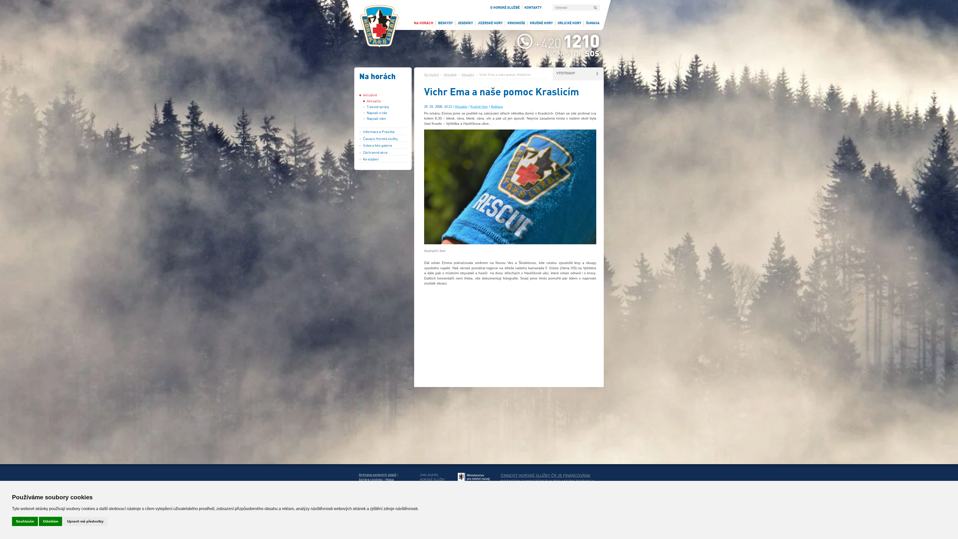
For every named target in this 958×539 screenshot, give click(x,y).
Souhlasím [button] (25, 521)
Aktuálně (450, 75)
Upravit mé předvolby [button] (85, 521)
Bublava (497, 107)
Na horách (431, 75)
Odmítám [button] (50, 521)
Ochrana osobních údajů (377, 475)
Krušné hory (479, 107)
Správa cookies (371, 479)
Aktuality (468, 75)
